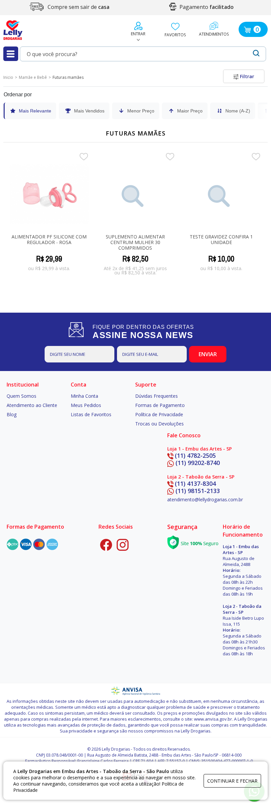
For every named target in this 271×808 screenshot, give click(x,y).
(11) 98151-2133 (197, 491)
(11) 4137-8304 (195, 483)
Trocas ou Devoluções (159, 423)
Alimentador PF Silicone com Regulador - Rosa (49, 239)
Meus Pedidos (86, 405)
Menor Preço (140, 110)
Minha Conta (84, 396)
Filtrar (246, 76)
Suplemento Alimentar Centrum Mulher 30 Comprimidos (135, 242)
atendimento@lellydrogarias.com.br (205, 499)
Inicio (8, 77)
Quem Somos (21, 396)
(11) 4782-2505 (195, 455)
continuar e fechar (232, 781)
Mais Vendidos (89, 110)
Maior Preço (190, 110)
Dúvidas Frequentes (156, 396)
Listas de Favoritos (91, 414)
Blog (12, 414)
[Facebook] (106, 545)
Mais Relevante (35, 110)
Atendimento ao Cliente (32, 405)
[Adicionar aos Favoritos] (84, 156)
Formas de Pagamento (160, 405)
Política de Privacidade (159, 414)
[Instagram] (122, 545)
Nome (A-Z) (237, 110)
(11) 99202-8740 (197, 463)
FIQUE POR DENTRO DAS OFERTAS (143, 331)
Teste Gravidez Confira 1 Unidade (221, 239)
